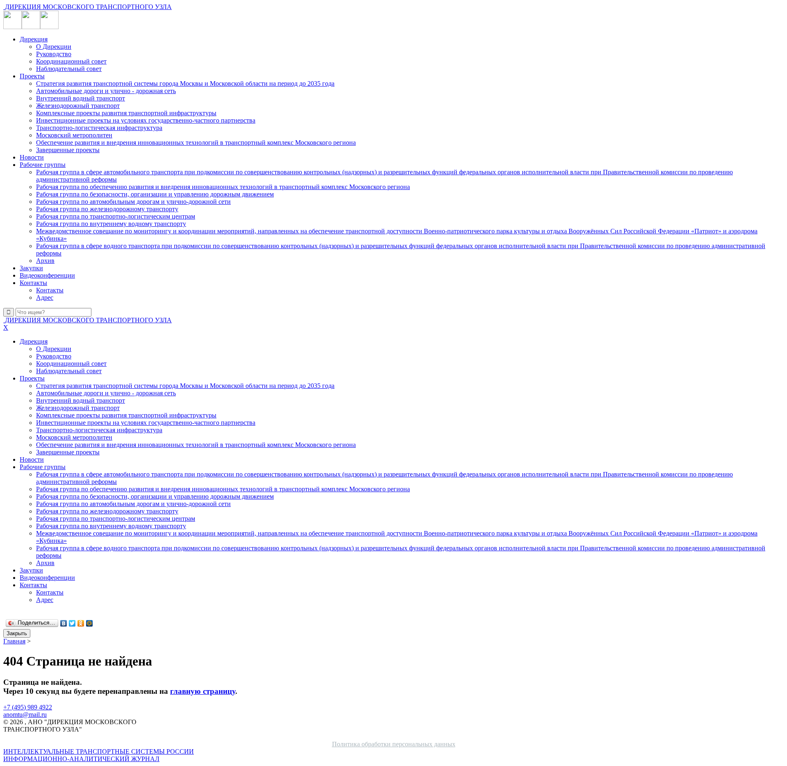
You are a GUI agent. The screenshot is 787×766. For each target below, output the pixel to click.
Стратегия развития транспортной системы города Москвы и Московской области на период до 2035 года (185, 83)
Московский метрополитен (74, 135)
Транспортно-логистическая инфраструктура (99, 127)
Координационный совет (71, 61)
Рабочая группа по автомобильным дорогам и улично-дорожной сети (133, 201)
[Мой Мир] (89, 623)
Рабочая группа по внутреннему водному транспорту (111, 223)
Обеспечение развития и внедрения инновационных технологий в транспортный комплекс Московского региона (196, 142)
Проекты (32, 76)
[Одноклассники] (81, 623)
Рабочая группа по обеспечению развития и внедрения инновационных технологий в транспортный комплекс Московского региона (223, 186)
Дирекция (34, 39)
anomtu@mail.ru (25, 714)
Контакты (33, 282)
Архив (45, 260)
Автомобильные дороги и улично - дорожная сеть (106, 90)
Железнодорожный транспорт (78, 105)
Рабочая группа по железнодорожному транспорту (107, 208)
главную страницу (202, 691)
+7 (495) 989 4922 (27, 707)
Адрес (44, 297)
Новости (32, 157)
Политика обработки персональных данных (393, 744)
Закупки (31, 267)
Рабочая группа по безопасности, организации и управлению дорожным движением (155, 194)
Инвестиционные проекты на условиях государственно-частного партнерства (145, 120)
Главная (14, 641)
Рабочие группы (43, 164)
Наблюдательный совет (69, 68)
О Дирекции (53, 46)
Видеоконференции (47, 275)
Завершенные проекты (68, 149)
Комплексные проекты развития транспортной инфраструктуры (126, 112)
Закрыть (17, 633)
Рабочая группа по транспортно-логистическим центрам (115, 216)
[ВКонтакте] (63, 623)
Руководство (53, 53)
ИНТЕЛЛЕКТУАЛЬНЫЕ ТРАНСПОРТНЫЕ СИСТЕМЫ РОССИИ (98, 755)
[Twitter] (72, 623)
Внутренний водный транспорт (80, 98)
